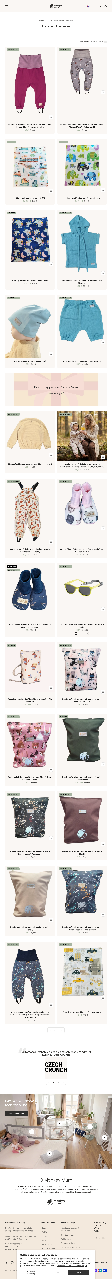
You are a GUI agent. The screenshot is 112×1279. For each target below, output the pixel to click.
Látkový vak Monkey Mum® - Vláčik (30, 198)
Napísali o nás (47, 1244)
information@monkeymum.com (23, 1236)
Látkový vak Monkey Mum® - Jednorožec (30, 280)
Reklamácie (66, 1239)
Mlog (43, 1240)
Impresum (45, 1236)
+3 (87, 633)
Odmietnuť (55, 1272)
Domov (41, 20)
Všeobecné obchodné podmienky (70, 1229)
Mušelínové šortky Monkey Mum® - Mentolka (82, 361)
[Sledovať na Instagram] (12, 1262)
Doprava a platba (68, 1243)
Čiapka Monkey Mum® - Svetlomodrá (30, 361)
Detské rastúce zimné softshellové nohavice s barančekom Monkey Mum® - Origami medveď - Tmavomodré (30, 1014)
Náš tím (44, 1228)
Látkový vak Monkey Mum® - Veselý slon (82, 198)
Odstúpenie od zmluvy (70, 1235)
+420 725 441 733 (19, 1239)
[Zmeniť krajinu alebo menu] (89, 6)
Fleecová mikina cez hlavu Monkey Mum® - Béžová (30, 464)
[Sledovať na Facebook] (6, 1262)
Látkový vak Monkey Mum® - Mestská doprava (82, 1012)
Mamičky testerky (48, 1248)
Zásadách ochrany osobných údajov (72, 1266)
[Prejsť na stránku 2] (61, 1030)
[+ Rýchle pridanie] (51, 117)
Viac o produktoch (16, 1113)
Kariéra (44, 1232)
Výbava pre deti (52, 20)
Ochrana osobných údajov (72, 1247)
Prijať (79, 1272)
